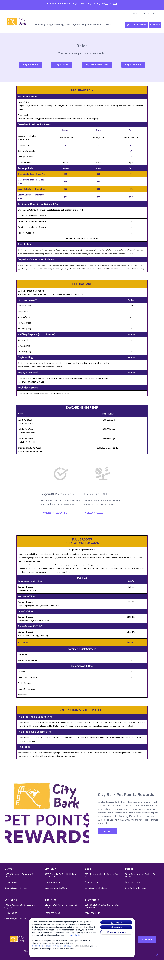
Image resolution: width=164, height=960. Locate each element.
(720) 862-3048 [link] (132, 882)
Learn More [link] (107, 831)
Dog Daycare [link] (62, 64)
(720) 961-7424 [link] (52, 882)
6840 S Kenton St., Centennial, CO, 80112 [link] (20, 906)
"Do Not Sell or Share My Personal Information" (53, 946)
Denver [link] (9, 869)
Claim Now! (111, 3)
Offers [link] (107, 24)
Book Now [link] (155, 24)
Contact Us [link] (145, 13)
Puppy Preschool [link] (91, 24)
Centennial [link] (11, 899)
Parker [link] (129, 869)
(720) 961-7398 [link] (12, 882)
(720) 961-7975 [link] (92, 882)
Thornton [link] (51, 899)
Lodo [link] (88, 869)
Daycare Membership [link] (97, 64)
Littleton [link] (50, 869)
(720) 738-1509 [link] (12, 913)
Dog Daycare (73, 24)
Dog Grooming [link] (55, 24)
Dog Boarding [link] (30, 64)
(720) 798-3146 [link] (92, 913)
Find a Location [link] (138, 24)
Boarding (39, 24)
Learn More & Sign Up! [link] (53, 512)
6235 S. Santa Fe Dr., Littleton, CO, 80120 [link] (61, 875)
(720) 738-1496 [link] (52, 913)
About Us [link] (134, 13)
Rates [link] (155, 13)
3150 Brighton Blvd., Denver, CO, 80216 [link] (102, 875)
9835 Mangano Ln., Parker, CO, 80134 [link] (140, 875)
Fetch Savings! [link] (91, 512)
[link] (16, 21)
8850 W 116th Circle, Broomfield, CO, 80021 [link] (102, 906)
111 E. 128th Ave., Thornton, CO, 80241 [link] (61, 906)
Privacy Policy (74, 935)
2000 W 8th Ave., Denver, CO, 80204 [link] (19, 875)
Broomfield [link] (92, 899)
